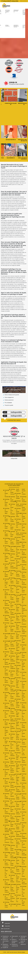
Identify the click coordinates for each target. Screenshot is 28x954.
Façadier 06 (5, 947)
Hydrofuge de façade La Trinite (24, 527)
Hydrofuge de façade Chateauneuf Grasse (7, 819)
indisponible (5, 1)
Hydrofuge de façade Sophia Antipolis (24, 777)
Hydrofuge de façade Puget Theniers (12, 887)
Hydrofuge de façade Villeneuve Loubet (24, 630)
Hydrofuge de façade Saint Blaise (18, 635)
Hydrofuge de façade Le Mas (12, 745)
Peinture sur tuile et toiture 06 (6, 941)
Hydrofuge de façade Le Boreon (24, 733)
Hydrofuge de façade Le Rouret (18, 589)
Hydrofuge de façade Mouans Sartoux (12, 769)
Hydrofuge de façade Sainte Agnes (18, 598)
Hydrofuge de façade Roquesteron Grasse (19, 540)
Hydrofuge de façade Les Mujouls (12, 793)
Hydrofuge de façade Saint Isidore (24, 902)
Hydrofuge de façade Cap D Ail (7, 772)
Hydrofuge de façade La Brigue (24, 639)
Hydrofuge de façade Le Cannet (7, 756)
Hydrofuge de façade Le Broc (7, 714)
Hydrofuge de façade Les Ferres (12, 588)
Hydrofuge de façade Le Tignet (18, 860)
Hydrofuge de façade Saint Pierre (7, 502)
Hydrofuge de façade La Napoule (24, 675)
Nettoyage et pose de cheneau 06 (7, 11)
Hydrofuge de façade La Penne (12, 839)
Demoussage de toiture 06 (16, 11)
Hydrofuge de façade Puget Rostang (12, 878)
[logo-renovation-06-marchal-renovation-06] (6, 5)
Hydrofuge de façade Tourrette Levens (24, 507)
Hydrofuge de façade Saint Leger (18, 713)
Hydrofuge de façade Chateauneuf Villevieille (7, 828)
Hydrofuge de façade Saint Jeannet (18, 693)
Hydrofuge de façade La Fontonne (24, 844)
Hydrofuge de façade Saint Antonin (18, 616)
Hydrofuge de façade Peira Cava (24, 684)
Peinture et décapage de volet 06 (16, 26)
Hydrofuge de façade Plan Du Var (24, 860)
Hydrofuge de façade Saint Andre (18, 607)
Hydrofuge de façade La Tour (18, 898)
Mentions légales (21, 952)
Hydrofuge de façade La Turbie (24, 536)
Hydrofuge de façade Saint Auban (18, 625)
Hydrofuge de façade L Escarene (12, 557)
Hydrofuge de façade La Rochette (7, 493)
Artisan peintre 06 (7, 25)
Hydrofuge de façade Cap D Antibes (24, 768)
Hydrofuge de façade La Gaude (12, 620)
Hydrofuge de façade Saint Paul (18, 756)
